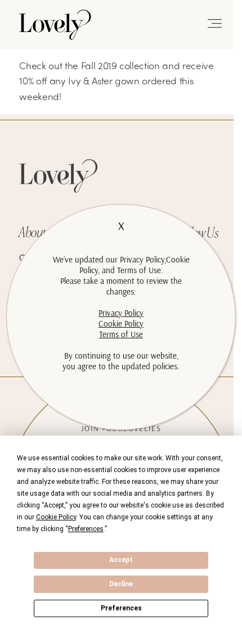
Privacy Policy (121, 312)
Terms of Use (121, 334)
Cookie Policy (121, 323)
